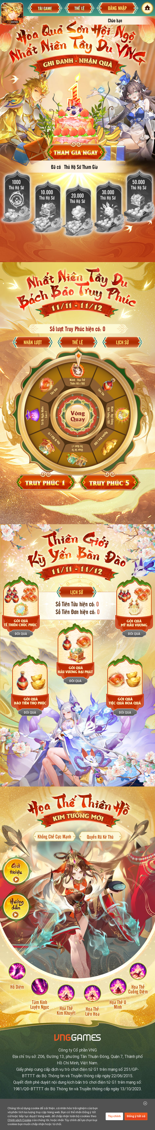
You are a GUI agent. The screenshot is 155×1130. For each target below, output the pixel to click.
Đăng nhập (117, 8)
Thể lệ (77, 342)
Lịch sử (122, 342)
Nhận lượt (33, 342)
